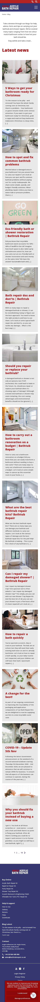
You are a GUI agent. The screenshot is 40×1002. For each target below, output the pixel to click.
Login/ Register (19, 974)
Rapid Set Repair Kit (9, 886)
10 (22, 853)
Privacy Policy (20, 977)
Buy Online (6, 880)
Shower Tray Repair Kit (10, 891)
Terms (20, 980)
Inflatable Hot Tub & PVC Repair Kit (14, 897)
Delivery (5, 910)
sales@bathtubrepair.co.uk (15, 957)
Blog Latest (7, 924)
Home (4, 14)
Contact (5, 941)
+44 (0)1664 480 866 (12, 954)
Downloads (6, 918)
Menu (36, 7)
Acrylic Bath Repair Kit (9, 883)
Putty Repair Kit (7, 889)
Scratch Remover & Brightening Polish (15, 894)
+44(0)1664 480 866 (33, 1)
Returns (5, 912)
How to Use (6, 907)
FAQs (4, 915)
